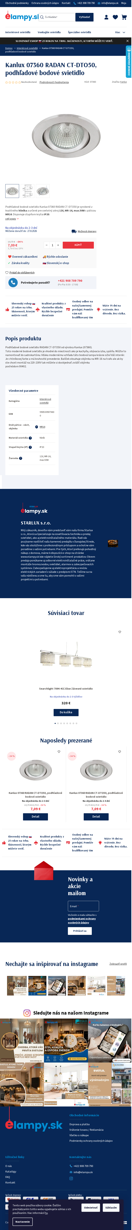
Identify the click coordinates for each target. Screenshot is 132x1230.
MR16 (42, 427)
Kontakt (66, 3)
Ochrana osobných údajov (45, 3)
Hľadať (84, 17)
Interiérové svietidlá (45, 401)
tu (46, 1213)
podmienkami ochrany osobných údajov (82, 921)
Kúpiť (78, 245)
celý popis (10, 219)
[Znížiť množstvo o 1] (47, 245)
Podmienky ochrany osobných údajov (91, 1141)
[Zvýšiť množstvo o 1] (58, 245)
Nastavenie (22, 1222)
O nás (8, 1166)
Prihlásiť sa (79, 931)
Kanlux (123, 82)
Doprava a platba (79, 1124)
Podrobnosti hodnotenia (54, 82)
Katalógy (10, 1171)
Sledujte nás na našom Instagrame (71, 1013)
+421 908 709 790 (86, 3)
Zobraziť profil (118, 964)
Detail (35, 817)
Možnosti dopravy (87, 231)
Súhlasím (111, 1208)
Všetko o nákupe (79, 1135)
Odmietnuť (90, 1208)
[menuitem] (20, 32)
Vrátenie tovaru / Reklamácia (86, 1130)
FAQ (7, 1177)
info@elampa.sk (110, 3)
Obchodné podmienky (17, 3)
